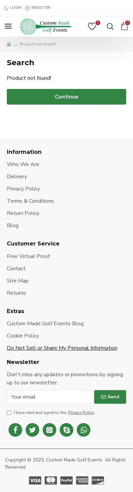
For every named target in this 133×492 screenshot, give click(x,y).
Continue (66, 97)
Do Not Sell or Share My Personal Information (62, 348)
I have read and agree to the (54, 412)
